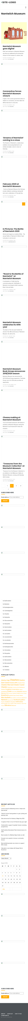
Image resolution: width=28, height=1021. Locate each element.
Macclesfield (5, 697)
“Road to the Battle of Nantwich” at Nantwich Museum (13, 276)
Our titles (18, 1013)
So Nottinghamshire (8, 646)
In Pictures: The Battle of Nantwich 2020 (13, 230)
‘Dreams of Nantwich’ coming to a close (13, 138)
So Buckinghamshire (8, 607)
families (10, 693)
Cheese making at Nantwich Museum (12, 418)
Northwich (17, 700)
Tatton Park (23, 703)
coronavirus (4, 691)
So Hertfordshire (7, 630)
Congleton (8, 689)
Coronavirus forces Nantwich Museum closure (12, 93)
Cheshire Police (21, 682)
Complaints (5, 1015)
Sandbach (7, 701)
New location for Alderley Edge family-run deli (12, 835)
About (3, 1013)
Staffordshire (19, 701)
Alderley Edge (5, 680)
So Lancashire (6, 633)
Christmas (9, 687)
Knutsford (4, 695)
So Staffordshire (7, 656)
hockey (18, 693)
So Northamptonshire (8, 643)
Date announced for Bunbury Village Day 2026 (12, 818)
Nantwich (4, 700)
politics (23, 700)
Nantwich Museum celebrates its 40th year (12, 324)
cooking (20, 689)
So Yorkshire (6, 669)
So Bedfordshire (7, 600)
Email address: (5, 497)
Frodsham (14, 693)
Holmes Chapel (23, 693)
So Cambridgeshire (8, 610)
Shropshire (12, 701)
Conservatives (15, 689)
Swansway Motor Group (5, 703)
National (9, 699)
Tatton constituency (17, 703)
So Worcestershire (7, 663)
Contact (10, 1013)
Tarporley (12, 703)
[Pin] (21, 59)
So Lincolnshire (7, 640)
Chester (4, 687)
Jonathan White (12, 241)
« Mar (3, 889)
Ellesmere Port (5, 693)
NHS (12, 699)
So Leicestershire (7, 637)
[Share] (17, 59)
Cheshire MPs (14, 682)
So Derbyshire (6, 617)
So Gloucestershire (8, 620)
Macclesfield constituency (16, 697)
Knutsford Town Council (14, 695)
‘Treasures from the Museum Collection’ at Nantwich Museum (13, 466)
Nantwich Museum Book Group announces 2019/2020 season (14, 371)
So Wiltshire (6, 666)
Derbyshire (19, 691)
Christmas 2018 (16, 687)
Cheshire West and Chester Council (12, 685)
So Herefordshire (7, 627)
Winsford (13, 705)
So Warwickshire (7, 660)
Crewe (9, 691)
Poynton (3, 701)
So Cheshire (11, 59)
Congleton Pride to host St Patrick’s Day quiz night (14, 822)
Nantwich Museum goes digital (12, 47)
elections (25, 691)
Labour (21, 695)
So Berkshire (6, 604)
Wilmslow (8, 705)
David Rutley (14, 691)
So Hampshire (6, 623)
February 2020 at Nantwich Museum (12, 185)
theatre (2, 705)
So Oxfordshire (6, 650)
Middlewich (24, 697)
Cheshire (14, 680)
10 (2, 876)
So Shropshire (6, 653)
